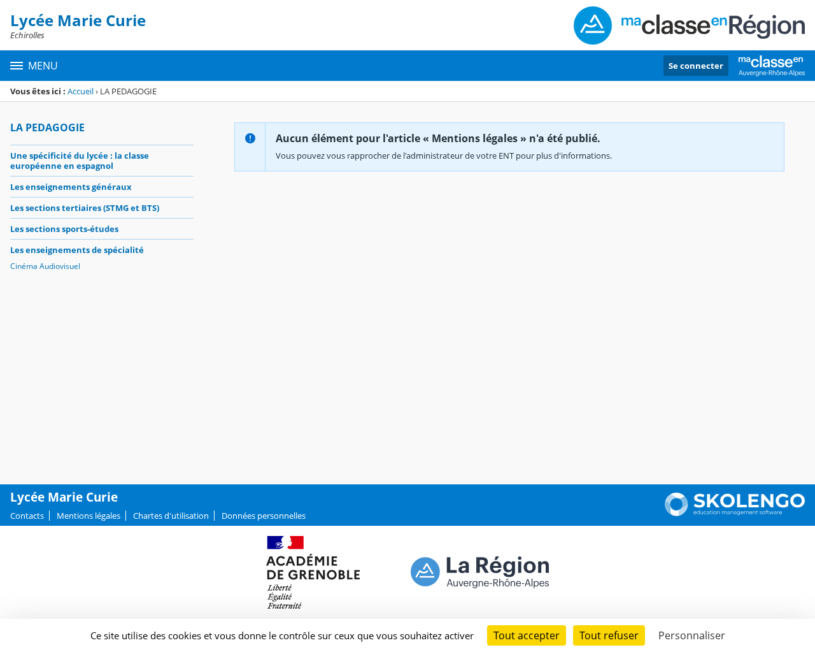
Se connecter (696, 65)
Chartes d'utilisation (171, 516)
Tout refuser (609, 635)
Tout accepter (526, 635)
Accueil (80, 91)
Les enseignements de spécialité (77, 250)
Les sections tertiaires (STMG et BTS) (84, 208)
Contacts (27, 516)
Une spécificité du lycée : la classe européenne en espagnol (79, 160)
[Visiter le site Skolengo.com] (735, 513)
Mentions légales (88, 516)
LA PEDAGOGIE (47, 127)
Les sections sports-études (64, 229)
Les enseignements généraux (71, 186)
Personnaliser (691, 635)
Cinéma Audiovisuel (45, 266)
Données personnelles (264, 516)
